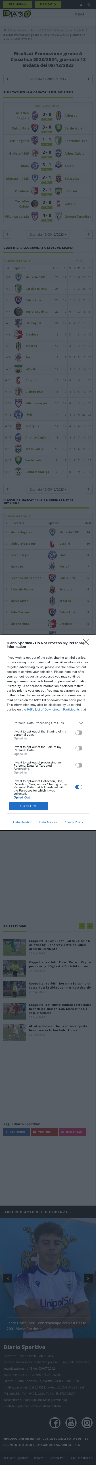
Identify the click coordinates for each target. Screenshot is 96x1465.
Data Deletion (22, 822)
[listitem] (48, 723)
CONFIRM (28, 806)
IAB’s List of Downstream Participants (53, 709)
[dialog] (48, 733)
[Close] (87, 643)
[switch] (78, 732)
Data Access (48, 822)
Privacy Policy (73, 822)
